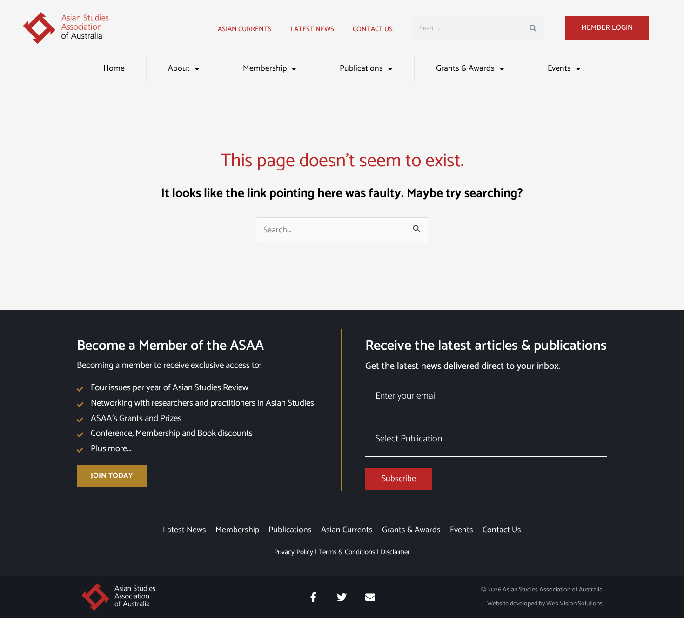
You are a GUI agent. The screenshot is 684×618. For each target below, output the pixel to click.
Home (114, 68)
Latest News (184, 530)
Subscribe (399, 479)
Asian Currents (245, 29)
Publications (361, 68)
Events (559, 68)
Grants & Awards (465, 68)
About (179, 68)
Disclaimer (395, 552)
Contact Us (373, 29)
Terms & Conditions (347, 552)
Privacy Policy (293, 552)
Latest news (312, 29)
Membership (265, 68)
